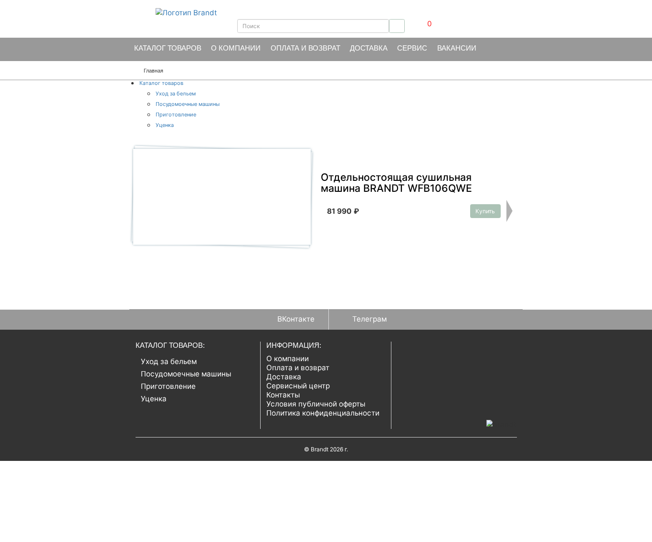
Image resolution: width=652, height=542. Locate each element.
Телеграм (369, 318)
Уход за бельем (176, 93)
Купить (485, 211)
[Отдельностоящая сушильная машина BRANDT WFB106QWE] (222, 197)
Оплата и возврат (305, 48)
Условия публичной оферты (315, 403)
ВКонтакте (296, 318)
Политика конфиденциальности (322, 412)
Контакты (283, 394)
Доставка (369, 48)
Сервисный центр (298, 385)
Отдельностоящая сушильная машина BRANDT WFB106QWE (396, 183)
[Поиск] (397, 26)
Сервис (412, 48)
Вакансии (456, 48)
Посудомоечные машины (188, 104)
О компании (236, 48)
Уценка (165, 125)
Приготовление (176, 114)
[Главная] (176, 12)
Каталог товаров (167, 48)
